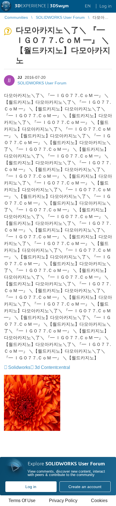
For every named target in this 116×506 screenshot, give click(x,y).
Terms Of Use (21, 500)
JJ (19, 77)
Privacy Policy (63, 500)
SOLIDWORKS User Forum (41, 83)
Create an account (84, 486)
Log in (30, 486)
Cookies (99, 500)
